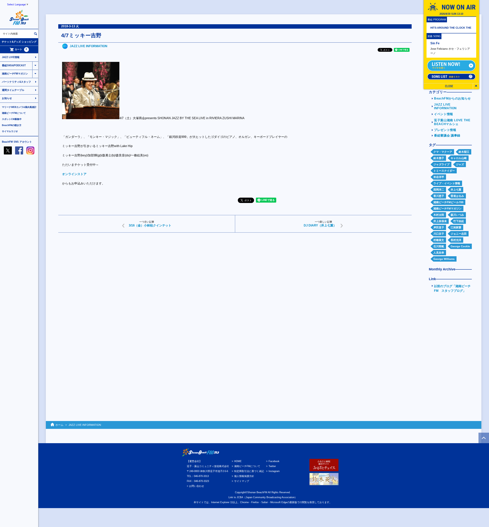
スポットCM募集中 (12, 119)
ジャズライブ (441, 164)
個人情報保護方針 (244, 476)
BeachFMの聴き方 (11, 125)
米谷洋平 (438, 177)
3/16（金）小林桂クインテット (150, 225)
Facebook (274, 461)
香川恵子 (438, 195)
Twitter (272, 466)
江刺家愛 (456, 227)
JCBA (240, 497)
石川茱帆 (438, 246)
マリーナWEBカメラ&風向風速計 (19, 107)
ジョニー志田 (459, 233)
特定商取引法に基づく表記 (249, 471)
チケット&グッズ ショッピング (19, 41)
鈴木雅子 (438, 158)
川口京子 (438, 233)
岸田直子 (438, 227)
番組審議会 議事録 (447, 135)
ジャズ (460, 164)
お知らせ (7, 98)
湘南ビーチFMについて (14, 113)
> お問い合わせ (195, 486)
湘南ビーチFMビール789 (448, 202)
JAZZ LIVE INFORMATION (88, 46)
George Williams (444, 258)
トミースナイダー (444, 170)
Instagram (274, 471)
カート (21, 49)
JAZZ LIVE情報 (10, 57)
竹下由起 (458, 221)
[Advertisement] (172, 265)
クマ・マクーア (442, 151)
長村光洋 (456, 240)
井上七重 (456, 189)
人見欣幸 (438, 252)
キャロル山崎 (459, 158)
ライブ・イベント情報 (446, 183)
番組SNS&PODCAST (14, 65)
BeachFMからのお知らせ (452, 98)
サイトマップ (241, 481)
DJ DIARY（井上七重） (320, 225)
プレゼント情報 (445, 130)
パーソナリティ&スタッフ (16, 81)
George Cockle (460, 246)
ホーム (59, 424)
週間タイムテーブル (13, 90)
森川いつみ (457, 214)
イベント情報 (443, 114)
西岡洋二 (438, 189)
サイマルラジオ (10, 131)
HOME (238, 461)
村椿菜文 (438, 240)
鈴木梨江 (464, 151)
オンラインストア (74, 174)
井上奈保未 (440, 221)
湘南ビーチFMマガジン (15, 73)
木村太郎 (438, 214)
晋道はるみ (457, 195)
